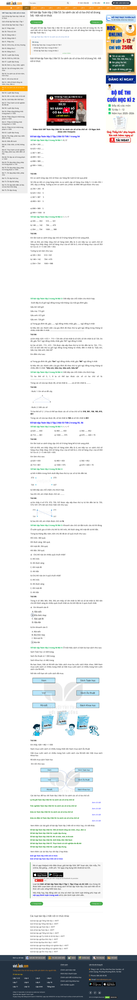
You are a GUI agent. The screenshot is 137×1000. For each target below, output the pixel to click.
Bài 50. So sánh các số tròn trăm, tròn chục (13, 75)
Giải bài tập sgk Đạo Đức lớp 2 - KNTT (44, 939)
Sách (107, 3)
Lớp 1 (18, 8)
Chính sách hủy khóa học (69, 981)
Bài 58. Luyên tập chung (10, 108)
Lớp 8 (75, 8)
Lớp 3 (35, 8)
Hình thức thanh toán (68, 973)
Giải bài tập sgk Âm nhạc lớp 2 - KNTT (44, 952)
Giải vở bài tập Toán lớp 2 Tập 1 (13, 22)
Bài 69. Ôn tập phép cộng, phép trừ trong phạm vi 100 (13, 163)
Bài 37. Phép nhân (8, 28)
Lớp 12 (109, 8)
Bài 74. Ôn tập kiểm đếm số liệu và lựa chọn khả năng (13, 186)
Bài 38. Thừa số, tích (9, 32)
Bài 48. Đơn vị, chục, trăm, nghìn (13, 65)
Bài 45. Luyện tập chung (10, 55)
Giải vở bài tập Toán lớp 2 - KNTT (42, 930)
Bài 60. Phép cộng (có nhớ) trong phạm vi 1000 (13, 118)
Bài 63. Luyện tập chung (10, 133)
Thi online (100, 958)
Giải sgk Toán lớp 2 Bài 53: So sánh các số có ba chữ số (50, 37)
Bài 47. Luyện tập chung (10, 62)
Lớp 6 (59, 8)
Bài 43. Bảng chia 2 (8, 48)
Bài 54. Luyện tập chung (10, 93)
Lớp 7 (67, 8)
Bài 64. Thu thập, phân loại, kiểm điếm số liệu (13, 137)
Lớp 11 (100, 8)
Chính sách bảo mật (68, 970)
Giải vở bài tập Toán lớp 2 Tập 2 (13, 25)
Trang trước (37, 22)
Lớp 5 (51, 8)
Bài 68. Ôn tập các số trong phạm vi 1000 (13, 158)
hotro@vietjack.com (103, 979)
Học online (84, 3)
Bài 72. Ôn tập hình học (10, 178)
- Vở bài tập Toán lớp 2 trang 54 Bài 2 (45, 51)
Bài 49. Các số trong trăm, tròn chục (12, 69)
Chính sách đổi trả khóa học (71, 977)
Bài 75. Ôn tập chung (9, 190)
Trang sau (95, 22)
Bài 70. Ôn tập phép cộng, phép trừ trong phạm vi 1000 (13, 169)
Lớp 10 (91, 8)
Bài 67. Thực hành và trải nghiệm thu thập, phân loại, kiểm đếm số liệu (13, 152)
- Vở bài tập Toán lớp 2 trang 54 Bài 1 (45, 48)
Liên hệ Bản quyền (67, 985)
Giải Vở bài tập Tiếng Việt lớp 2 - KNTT (44, 924)
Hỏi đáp (114, 958)
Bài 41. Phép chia (8, 42)
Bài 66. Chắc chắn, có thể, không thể (13, 145)
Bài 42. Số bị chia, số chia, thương (13, 45)
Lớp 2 (26, 8)
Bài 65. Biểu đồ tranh (9, 141)
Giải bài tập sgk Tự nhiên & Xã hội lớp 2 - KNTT (47, 936)
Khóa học (86, 958)
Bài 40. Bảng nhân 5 (9, 38)
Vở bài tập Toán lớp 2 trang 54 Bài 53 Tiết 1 (47, 45)
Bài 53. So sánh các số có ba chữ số (13, 88)
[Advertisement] (66, 79)
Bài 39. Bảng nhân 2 (9, 35)
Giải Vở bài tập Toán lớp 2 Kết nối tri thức (13, 17)
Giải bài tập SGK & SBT (37, 958)
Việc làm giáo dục (122, 3)
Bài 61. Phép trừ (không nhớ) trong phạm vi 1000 (12, 123)
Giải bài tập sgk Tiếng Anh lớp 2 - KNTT (44, 933)
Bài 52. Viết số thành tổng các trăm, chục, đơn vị (12, 83)
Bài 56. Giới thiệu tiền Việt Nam (13, 99)
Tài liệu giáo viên (58, 958)
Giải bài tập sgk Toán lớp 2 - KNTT (42, 927)
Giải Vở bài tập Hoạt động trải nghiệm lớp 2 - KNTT (49, 948)
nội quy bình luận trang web (45, 895)
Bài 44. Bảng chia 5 (8, 52)
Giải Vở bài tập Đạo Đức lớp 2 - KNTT (43, 942)
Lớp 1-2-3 (16, 978)
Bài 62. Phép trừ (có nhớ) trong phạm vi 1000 (12, 128)
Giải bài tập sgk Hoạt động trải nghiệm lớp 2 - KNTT (49, 945)
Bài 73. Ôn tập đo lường (10, 181)
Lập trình (39, 987)
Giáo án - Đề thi (121, 8)
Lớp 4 (43, 8)
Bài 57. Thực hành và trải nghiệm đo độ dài (13, 104)
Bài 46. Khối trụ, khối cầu (10, 58)
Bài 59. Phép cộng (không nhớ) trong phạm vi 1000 (12, 112)
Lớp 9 (83, 8)
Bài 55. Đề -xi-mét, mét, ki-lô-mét (13, 96)
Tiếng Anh (51, 987)
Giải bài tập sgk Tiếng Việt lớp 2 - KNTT (44, 921)
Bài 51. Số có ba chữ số (10, 79)
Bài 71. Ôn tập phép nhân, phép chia (13, 174)
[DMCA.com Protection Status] (112, 997)
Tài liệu (97, 3)
